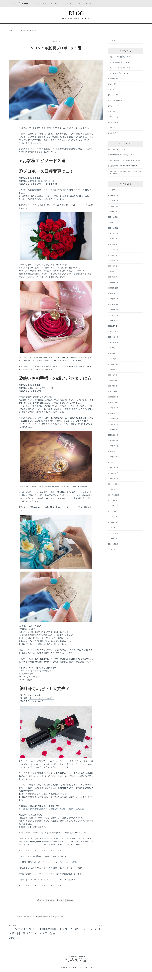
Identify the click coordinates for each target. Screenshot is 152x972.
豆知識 (110, 133)
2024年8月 (112, 201)
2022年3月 (111, 315)
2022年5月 (112, 304)
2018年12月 (112, 484)
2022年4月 (112, 310)
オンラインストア (68, 3)
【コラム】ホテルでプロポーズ (118, 57)
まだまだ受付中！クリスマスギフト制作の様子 (123, 166)
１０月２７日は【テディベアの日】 (81, 927)
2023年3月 (111, 266)
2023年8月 (111, 239)
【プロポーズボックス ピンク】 (42, 181)
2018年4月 (111, 528)
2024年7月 (111, 206)
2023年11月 (112, 223)
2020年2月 (112, 451)
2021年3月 (111, 380)
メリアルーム (112, 117)
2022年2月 (112, 321)
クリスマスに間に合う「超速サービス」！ (122, 155)
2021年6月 (111, 364)
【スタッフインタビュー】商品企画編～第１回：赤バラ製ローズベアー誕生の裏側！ (32, 932)
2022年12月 (112, 282)
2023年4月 (111, 261)
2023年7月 (111, 244)
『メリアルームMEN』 (68, 862)
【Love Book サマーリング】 (41, 388)
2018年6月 (111, 517)
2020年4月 (112, 440)
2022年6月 (112, 299)
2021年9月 (111, 348)
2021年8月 (111, 353)
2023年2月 (111, 271)
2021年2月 (111, 386)
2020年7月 (112, 424)
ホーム (37, 3)
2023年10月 (112, 228)
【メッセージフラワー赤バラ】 (41, 698)
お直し (40, 917)
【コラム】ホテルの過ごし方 (117, 62)
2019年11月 (112, 468)
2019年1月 (111, 479)
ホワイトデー (112, 111)
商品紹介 (111, 122)
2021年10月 (112, 342)
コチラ (41, 668)
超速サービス (59, 917)
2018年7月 (111, 511)
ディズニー (111, 95)
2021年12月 (112, 331)
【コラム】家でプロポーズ (116, 73)
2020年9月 (112, 413)
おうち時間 (111, 79)
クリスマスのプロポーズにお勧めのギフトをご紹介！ (125, 160)
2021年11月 (112, 337)
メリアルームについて (51, 3)
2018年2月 (111, 539)
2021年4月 (111, 375)
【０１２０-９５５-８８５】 (44, 874)
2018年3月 (111, 533)
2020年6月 (112, 430)
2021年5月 (111, 370)
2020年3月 (112, 446)
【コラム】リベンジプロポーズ (118, 68)
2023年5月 (111, 255)
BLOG (76, 13)
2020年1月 (111, 457)
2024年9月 (112, 195)
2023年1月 (111, 277)
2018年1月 (111, 544)
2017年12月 (112, 549)
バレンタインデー (114, 100)
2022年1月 (111, 326)
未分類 (110, 128)
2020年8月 (112, 419)
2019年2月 (111, 473)
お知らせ (111, 84)
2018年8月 (111, 506)
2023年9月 (111, 233)
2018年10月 (112, 495)
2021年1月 (111, 391)
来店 (52, 917)
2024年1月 (111, 212)
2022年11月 (112, 288)
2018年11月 (112, 489)
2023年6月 (111, 250)
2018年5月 (111, 522)
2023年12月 (112, 217)
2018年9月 (111, 500)
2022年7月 (111, 293)
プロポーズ (56, 41)
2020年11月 (112, 402)
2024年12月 (112, 190)
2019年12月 (112, 462)
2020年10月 (112, 408)
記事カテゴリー (83, 3)
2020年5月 (112, 435)
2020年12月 (112, 397)
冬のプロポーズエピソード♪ (117, 149)
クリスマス (111, 89)
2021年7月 (111, 359)
